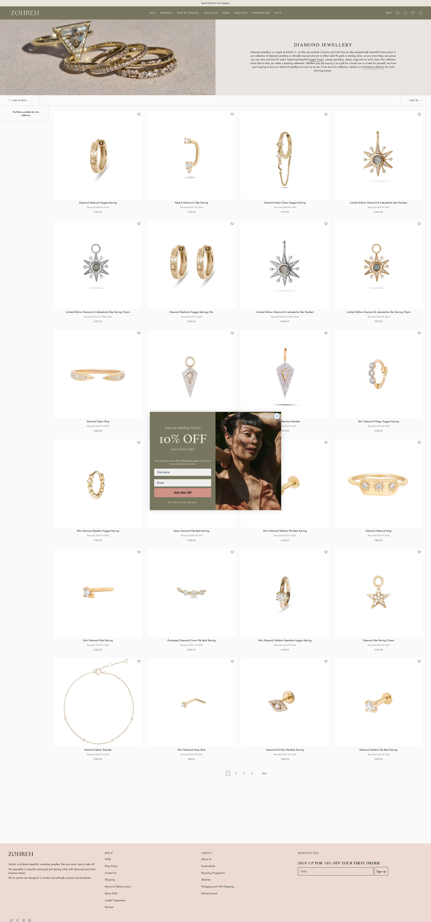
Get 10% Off (182, 492)
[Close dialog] (277, 416)
